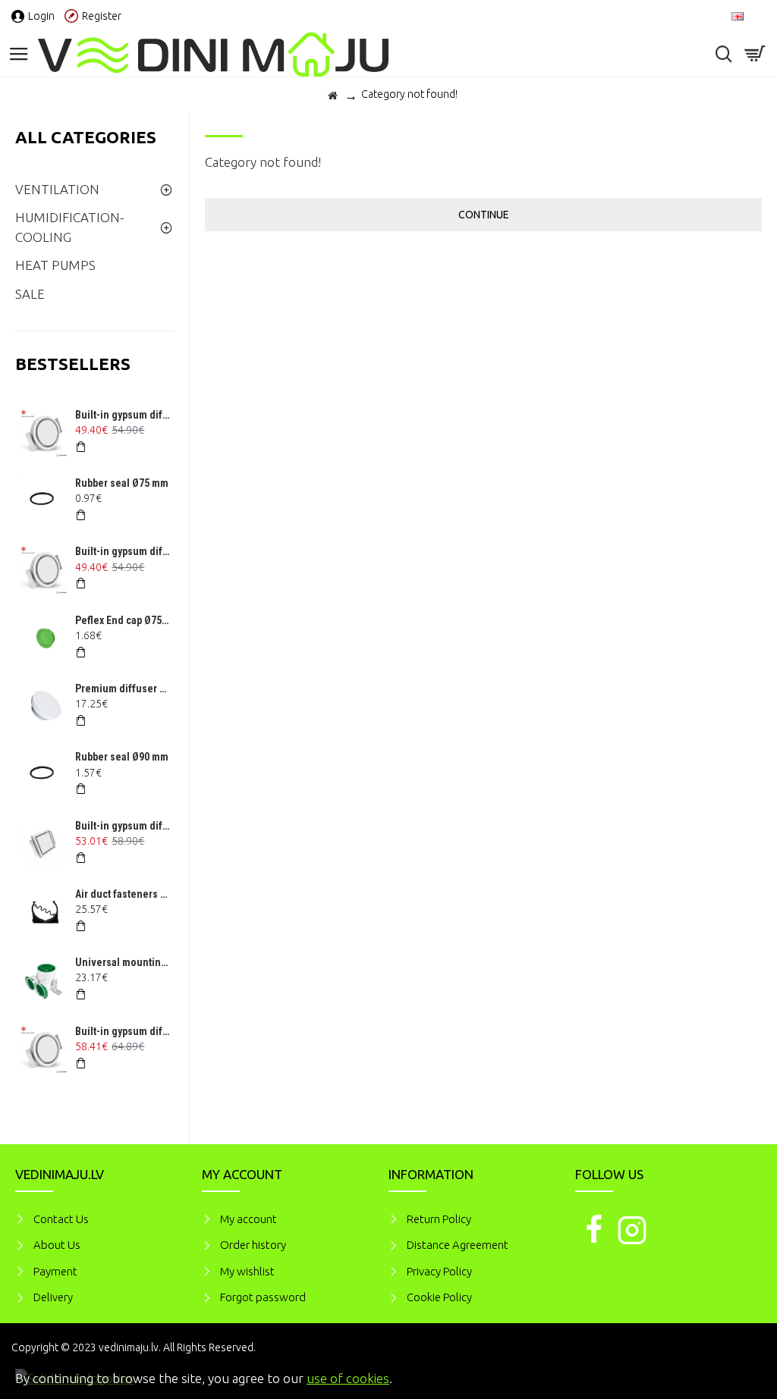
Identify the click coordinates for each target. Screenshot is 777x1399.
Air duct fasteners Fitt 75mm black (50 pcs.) (122, 894)
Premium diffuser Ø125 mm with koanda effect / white (122, 688)
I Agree (742, 1376)
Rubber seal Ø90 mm (121, 757)
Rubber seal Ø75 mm (121, 483)
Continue (483, 215)
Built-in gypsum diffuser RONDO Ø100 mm (122, 551)
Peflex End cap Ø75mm (122, 620)
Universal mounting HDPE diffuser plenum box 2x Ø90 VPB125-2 (122, 962)
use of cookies (348, 1378)
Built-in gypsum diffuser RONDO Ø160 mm (122, 1031)
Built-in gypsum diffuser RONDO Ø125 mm (122, 415)
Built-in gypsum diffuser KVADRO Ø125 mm (122, 826)
